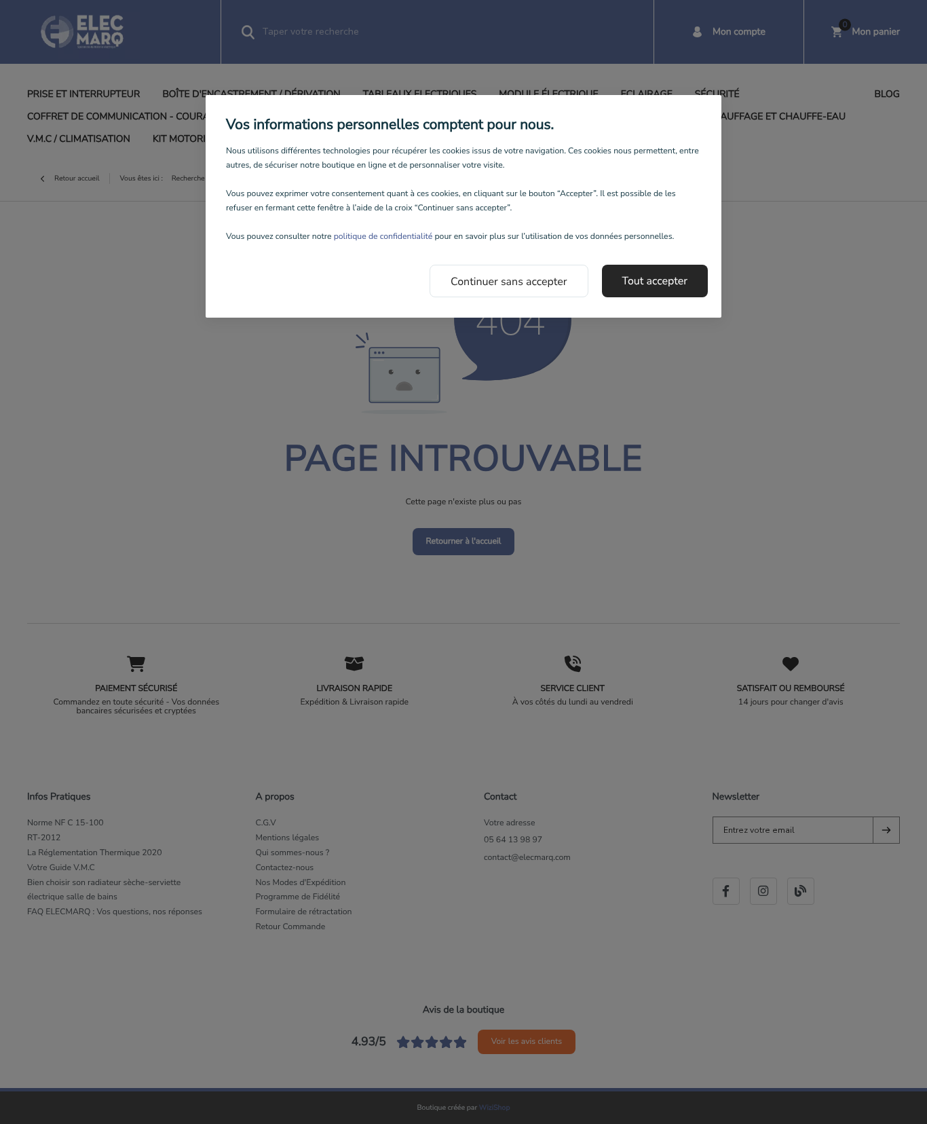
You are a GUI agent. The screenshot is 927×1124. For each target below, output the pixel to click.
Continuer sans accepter (509, 281)
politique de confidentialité (383, 236)
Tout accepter (655, 281)
